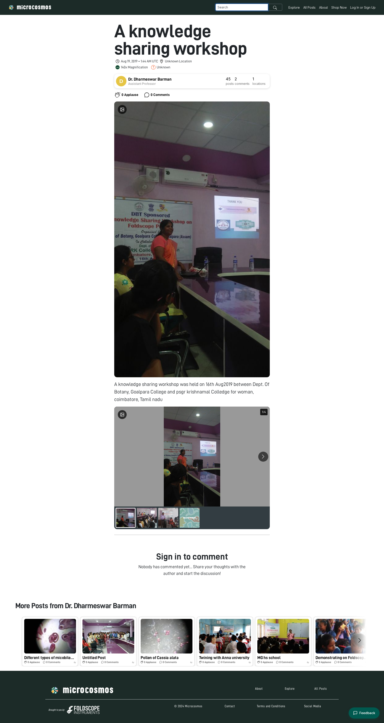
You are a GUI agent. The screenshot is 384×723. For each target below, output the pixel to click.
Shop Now (339, 7)
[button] (50, 641)
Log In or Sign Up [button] (363, 7)
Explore (294, 7)
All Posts (309, 7)
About (323, 7)
